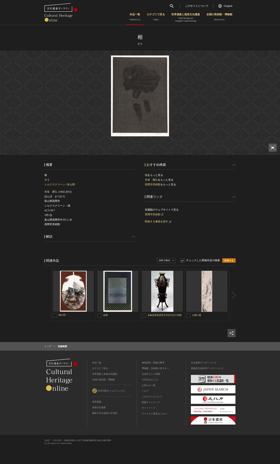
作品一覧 (134, 17)
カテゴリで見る (156, 17)
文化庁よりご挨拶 (151, 374)
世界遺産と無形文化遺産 (185, 17)
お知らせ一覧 (148, 385)
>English (227, 6)
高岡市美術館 (152, 184)
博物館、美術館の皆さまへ (155, 368)
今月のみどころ (150, 379)
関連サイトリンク (151, 402)
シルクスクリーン (54, 184)
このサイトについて (196, 6)
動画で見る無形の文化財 (104, 413)
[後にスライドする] (232, 295)
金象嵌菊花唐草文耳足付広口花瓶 (165, 315)
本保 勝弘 (50, 191)
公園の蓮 (196, 315)
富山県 (71, 184)
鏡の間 (62, 315)
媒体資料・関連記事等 (153, 362)
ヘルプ (145, 391)
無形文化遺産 (99, 407)
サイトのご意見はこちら (154, 413)
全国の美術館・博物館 (219, 17)
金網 (105, 315)
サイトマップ (148, 408)
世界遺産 (96, 402)
